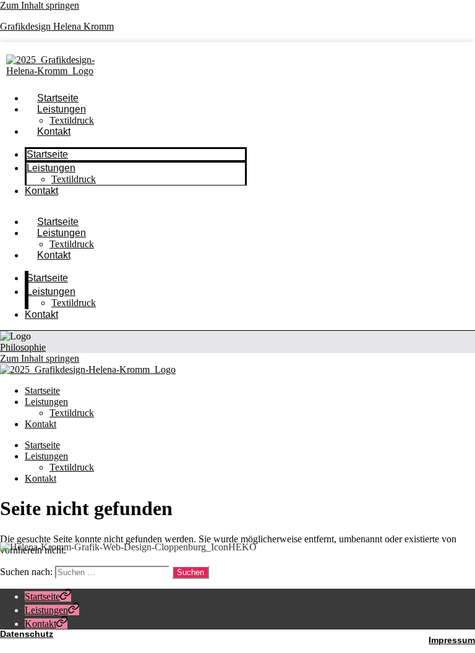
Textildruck (73, 179)
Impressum (452, 640)
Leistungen (61, 109)
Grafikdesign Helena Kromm (57, 26)
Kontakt (54, 131)
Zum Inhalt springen (39, 5)
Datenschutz (26, 634)
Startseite (47, 154)
